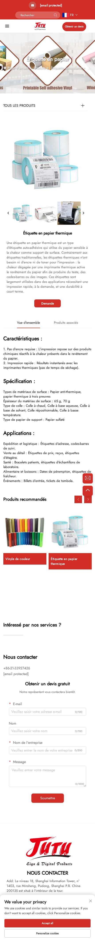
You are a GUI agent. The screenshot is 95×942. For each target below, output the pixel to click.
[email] (88, 478)
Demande (47, 303)
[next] (83, 213)
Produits (39, 67)
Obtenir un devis (74, 27)
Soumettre (47, 798)
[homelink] (40, 25)
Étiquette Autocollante (66, 67)
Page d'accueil (18, 67)
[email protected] (51, 5)
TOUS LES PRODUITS (19, 105)
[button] (78, 499)
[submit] (55, 15)
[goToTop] (88, 491)
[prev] (8, 213)
